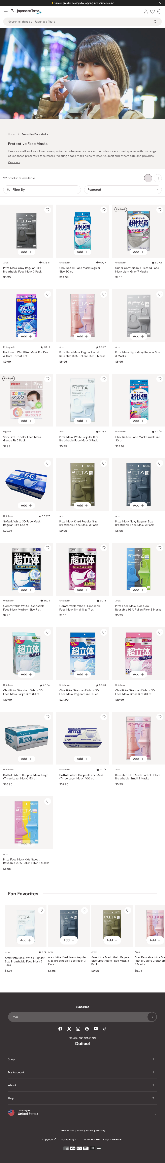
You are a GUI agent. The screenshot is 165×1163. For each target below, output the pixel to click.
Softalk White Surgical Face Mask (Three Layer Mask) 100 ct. (81, 776)
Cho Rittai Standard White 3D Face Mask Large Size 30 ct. (23, 692)
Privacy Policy (85, 1130)
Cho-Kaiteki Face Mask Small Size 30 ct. (137, 438)
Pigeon (7, 431)
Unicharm (64, 262)
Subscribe (151, 1016)
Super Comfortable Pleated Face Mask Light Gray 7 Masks (137, 269)
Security (100, 1130)
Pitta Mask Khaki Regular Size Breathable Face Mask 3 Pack (78, 523)
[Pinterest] (87, 1029)
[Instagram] (78, 1029)
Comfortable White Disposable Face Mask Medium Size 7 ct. (23, 607)
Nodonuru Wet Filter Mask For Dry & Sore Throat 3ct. (25, 354)
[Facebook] (60, 1029)
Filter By (18, 189)
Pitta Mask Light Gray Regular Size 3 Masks (137, 354)
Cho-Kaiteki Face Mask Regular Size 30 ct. (79, 269)
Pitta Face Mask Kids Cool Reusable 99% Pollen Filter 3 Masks (138, 607)
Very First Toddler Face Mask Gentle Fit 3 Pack (22, 438)
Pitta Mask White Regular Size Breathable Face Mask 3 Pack (79, 438)
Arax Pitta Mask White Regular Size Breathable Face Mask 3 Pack (24, 961)
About (12, 1085)
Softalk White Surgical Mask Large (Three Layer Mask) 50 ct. (25, 776)
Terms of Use (67, 1130)
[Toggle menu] (5, 11)
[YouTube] (96, 1029)
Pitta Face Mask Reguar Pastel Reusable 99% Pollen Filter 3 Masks (82, 354)
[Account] (145, 11)
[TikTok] (105, 1029)
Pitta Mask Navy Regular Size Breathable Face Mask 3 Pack (134, 523)
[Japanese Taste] (26, 11)
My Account (16, 1072)
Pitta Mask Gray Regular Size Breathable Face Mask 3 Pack (22, 269)
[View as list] (158, 178)
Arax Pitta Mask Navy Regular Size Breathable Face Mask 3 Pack (67, 961)
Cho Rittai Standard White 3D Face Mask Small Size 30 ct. (135, 692)
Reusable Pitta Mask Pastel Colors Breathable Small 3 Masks (137, 776)
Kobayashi (9, 347)
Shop (11, 1059)
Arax (5, 262)
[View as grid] (148, 178)
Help (11, 1098)
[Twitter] (69, 1029)
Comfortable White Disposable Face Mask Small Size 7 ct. (80, 607)
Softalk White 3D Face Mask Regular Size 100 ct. (21, 523)
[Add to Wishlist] (48, 210)
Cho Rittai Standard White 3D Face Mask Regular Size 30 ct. (79, 692)
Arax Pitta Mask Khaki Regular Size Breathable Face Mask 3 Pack (110, 961)
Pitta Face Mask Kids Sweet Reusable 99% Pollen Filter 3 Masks (26, 861)
